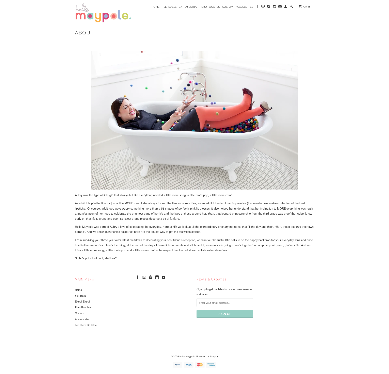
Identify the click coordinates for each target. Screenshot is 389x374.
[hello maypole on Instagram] (274, 7)
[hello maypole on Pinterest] (268, 7)
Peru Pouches (210, 6)
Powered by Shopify (207, 356)
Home (155, 6)
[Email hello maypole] (280, 7)
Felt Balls (169, 6)
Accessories (244, 6)
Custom (227, 6)
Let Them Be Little (86, 325)
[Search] (291, 7)
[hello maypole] (103, 13)
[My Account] (285, 7)
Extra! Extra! (188, 6)
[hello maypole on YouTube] (263, 7)
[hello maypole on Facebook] (257, 7)
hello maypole (187, 356)
